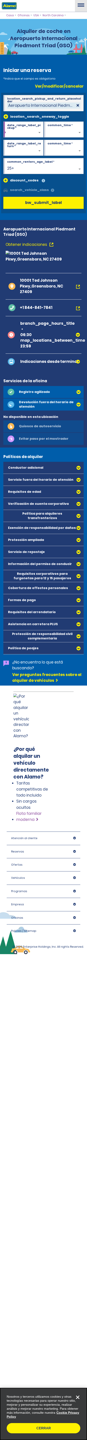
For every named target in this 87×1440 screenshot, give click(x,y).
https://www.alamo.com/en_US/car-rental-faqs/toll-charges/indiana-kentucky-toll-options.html (39, 894)
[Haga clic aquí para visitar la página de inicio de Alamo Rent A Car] (8, 5)
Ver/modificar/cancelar (59, 86)
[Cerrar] (77, 1397)
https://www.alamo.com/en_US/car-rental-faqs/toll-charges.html (39, 924)
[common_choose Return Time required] (64, 148)
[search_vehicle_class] (53, 190)
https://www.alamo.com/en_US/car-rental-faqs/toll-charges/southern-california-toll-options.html (39, 831)
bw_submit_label (43, 202)
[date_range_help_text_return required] (23, 148)
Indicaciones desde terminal (49, 361)
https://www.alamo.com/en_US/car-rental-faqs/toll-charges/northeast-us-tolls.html (43, 743)
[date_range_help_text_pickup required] (23, 130)
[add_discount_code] (5, 180)
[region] (43, 1414)
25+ (10, 168)
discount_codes (24, 180)
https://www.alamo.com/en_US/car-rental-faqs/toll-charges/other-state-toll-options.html (41, 868)
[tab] (43, 392)
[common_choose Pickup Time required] (64, 130)
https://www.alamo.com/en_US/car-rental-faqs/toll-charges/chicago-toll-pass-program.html (41, 770)
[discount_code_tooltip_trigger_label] (43, 180)
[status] (43, 106)
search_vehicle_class (29, 190)
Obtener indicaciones (27, 244)
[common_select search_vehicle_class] (5, 190)
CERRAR (43, 1428)
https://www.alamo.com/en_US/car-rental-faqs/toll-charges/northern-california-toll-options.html (39, 803)
